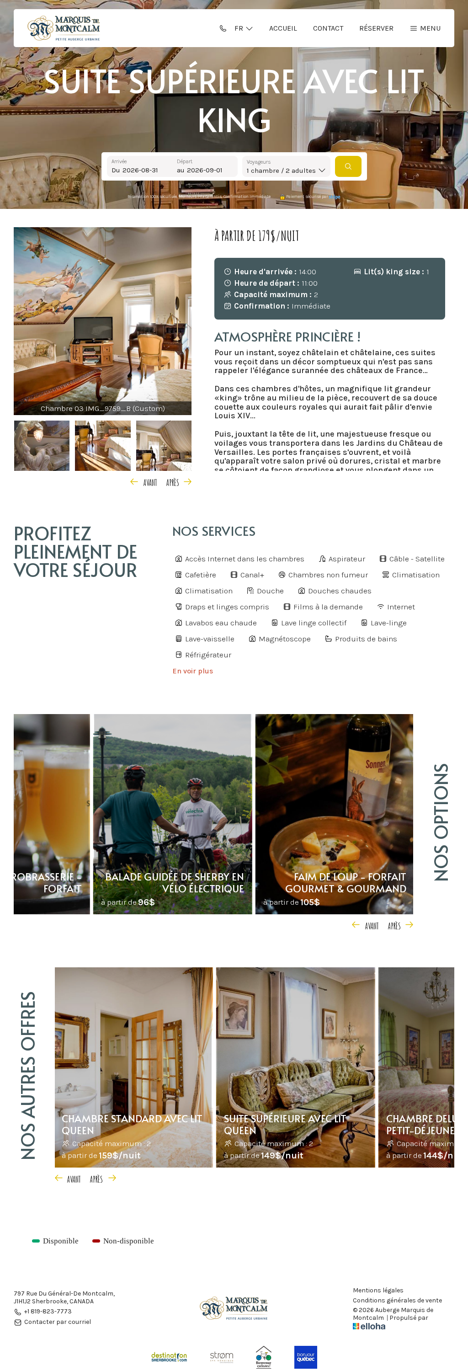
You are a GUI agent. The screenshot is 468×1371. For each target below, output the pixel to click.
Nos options (440, 822)
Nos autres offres (27, 1075)
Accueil (283, 28)
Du (116, 170)
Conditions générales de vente (397, 1300)
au (181, 170)
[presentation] (145, 481)
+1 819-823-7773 (48, 1312)
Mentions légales (378, 1290)
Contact (328, 28)
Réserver (376, 28)
